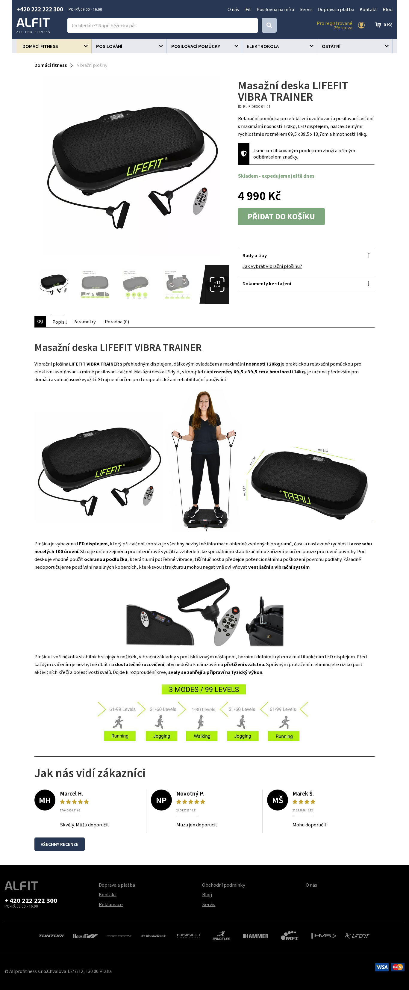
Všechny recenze (59, 844)
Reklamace (111, 904)
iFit (247, 9)
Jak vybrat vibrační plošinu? (272, 266)
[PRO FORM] (119, 935)
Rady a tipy (255, 255)
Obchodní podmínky (223, 885)
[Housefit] (85, 935)
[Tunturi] (51, 935)
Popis (58, 322)
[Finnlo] (187, 935)
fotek (217, 284)
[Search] (269, 25)
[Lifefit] (357, 935)
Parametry (84, 321)
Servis (306, 9)
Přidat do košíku (281, 216)
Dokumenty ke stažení (267, 283)
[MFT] (289, 935)
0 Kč (388, 24)
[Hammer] (255, 935)
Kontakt (368, 9)
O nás (233, 9)
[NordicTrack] (153, 935)
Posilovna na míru (275, 9)
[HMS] (324, 935)
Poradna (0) (117, 321)
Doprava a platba (336, 9)
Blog (388, 9)
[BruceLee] (221, 935)
